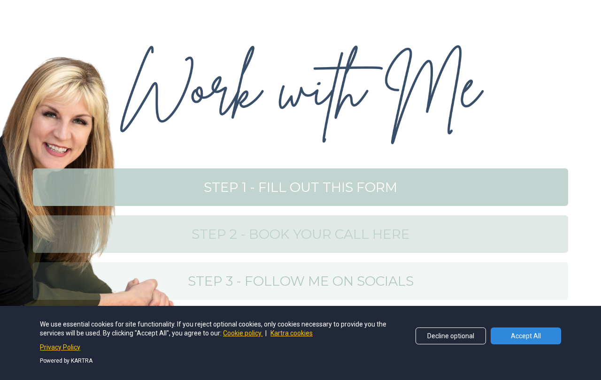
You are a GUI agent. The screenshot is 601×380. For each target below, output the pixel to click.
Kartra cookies (291, 333)
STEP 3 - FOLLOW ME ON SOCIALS (301, 281)
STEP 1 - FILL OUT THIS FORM (300, 187)
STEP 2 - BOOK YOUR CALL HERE (301, 234)
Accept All (526, 336)
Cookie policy (243, 333)
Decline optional (450, 336)
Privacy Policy (60, 347)
